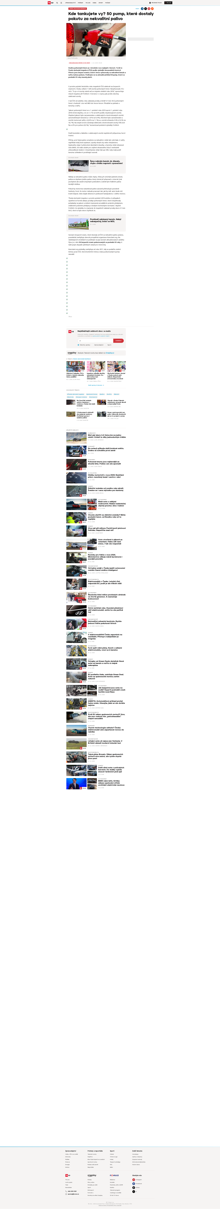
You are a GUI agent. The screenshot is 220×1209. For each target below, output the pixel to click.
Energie (67, 1164)
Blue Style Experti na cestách (96, 1159)
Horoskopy (135, 1154)
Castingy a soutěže (115, 1192)
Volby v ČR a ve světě (71, 1154)
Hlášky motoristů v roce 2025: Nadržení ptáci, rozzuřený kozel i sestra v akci (106, 476)
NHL (111, 1164)
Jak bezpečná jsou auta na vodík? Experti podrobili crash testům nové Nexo (111, 690)
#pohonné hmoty (91, 394)
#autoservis (93, 397)
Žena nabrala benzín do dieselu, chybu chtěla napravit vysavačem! (106, 162)
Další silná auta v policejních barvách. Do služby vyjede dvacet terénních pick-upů (111, 770)
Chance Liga (113, 1157)
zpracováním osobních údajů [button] (101, 336)
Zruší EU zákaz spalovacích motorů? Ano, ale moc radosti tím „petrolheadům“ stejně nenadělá (106, 716)
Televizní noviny (92, 1154)
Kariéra (112, 1187)
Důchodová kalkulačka (138, 1162)
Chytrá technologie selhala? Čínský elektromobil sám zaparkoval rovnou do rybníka (106, 730)
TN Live (88, 3)
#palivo (102, 394)
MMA (111, 1167)
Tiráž (66, 1185)
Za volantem (92, 473)
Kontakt (112, 1182)
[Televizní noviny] (72, 353)
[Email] (149, 8)
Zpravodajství (70, 3)
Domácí (90, 486)
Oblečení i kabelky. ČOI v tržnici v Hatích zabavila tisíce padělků (75, 375)
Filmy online (91, 1182)
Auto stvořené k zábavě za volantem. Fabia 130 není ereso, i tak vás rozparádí (110, 542)
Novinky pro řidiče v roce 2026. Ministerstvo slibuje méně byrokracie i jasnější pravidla (105, 557)
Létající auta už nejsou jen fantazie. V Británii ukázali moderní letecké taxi (105, 742)
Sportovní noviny (92, 1162)
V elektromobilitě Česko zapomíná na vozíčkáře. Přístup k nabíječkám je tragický (105, 637)
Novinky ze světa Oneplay (95, 1195)
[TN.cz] (51, 2)
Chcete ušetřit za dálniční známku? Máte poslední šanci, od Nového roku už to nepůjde (106, 517)
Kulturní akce (136, 1164)
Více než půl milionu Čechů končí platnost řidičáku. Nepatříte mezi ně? (107, 529)
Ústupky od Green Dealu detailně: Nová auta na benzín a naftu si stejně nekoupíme (106, 663)
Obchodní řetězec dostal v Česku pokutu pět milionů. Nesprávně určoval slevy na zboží (116, 376)
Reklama (112, 1179)
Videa (94, 3)
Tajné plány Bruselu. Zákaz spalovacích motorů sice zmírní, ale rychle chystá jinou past (105, 756)
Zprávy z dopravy (137, 1157)
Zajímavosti (92, 433)
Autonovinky (102, 499)
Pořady (80, 3)
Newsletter (68, 1187)
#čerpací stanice (81, 397)
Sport (101, 3)
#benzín (116, 394)
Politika (67, 1159)
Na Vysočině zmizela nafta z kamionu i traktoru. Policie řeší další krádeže (86, 403)
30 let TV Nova (114, 1195)
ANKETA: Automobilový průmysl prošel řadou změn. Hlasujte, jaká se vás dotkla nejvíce (106, 703)
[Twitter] (145, 8)
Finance (67, 1162)
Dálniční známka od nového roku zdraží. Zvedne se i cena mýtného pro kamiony (106, 489)
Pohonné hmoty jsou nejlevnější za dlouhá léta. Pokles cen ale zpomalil (104, 463)
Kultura (67, 1167)
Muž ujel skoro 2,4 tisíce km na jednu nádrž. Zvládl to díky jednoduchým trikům (107, 436)
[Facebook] (142, 8)
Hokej (111, 1159)
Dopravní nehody (137, 1159)
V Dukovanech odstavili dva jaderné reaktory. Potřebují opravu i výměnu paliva (85, 415)
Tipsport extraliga (115, 1162)
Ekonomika (91, 459)
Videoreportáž (93, 566)
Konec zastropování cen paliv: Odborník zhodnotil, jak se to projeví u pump (117, 414)
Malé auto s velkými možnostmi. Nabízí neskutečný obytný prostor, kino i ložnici (112, 504)
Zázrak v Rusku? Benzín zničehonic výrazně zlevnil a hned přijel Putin (117, 402)
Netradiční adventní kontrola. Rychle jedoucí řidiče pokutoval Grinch (105, 622)
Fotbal (112, 1154)
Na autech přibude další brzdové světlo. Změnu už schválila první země (106, 449)
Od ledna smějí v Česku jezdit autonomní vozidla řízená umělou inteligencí (106, 569)
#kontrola (70, 397)
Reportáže (91, 1167)
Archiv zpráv (68, 1182)
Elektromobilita (93, 579)
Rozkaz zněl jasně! (93, 1164)
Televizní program (115, 1190)
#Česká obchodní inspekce (75, 394)
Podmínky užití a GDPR (116, 1185)
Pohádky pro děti (92, 1185)
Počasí (107, 3)
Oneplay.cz (110, 353)
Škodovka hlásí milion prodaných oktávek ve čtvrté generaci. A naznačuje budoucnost (107, 597)
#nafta (109, 394)
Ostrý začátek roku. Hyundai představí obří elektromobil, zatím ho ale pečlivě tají (105, 610)
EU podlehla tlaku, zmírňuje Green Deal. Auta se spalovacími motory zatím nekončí (106, 677)
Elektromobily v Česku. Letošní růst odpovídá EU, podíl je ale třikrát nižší (105, 582)
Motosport (91, 1190)
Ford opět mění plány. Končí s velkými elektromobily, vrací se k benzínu (105, 649)
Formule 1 (90, 1192)
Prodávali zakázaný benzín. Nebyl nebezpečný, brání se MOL (105, 220)
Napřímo (90, 1157)
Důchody (67, 1157)
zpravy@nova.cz (73, 1194)
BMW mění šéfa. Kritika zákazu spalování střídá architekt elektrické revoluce (111, 783)
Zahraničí (91, 446)
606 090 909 (72, 1191)
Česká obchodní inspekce (77, 8)
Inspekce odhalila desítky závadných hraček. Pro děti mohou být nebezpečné (96, 376)
